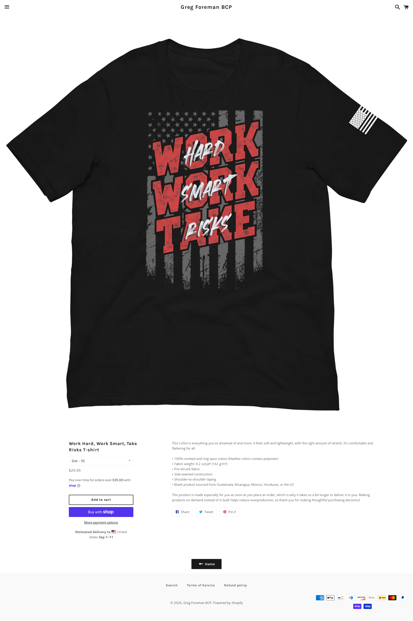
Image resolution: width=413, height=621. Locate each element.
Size (74, 461)
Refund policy (235, 585)
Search (172, 585)
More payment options (101, 522)
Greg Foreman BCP (206, 7)
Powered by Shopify (228, 603)
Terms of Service (201, 585)
